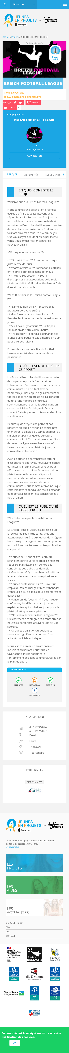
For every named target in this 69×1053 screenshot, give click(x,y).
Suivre (35, 102)
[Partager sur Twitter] (20, 102)
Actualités (31, 174)
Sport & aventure (14, 92)
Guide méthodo (14, 922)
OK (15, 1043)
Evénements (52, 174)
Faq (8, 927)
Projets (15, 36)
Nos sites (18, 4)
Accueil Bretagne (32, 21)
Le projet (11, 174)
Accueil (5, 4)
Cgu (8, 931)
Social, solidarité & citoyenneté (22, 97)
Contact (10, 935)
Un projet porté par (15, 114)
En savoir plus (12, 846)
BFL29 (34, 146)
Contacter (34, 155)
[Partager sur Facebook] (15, 102)
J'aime (12, 107)
